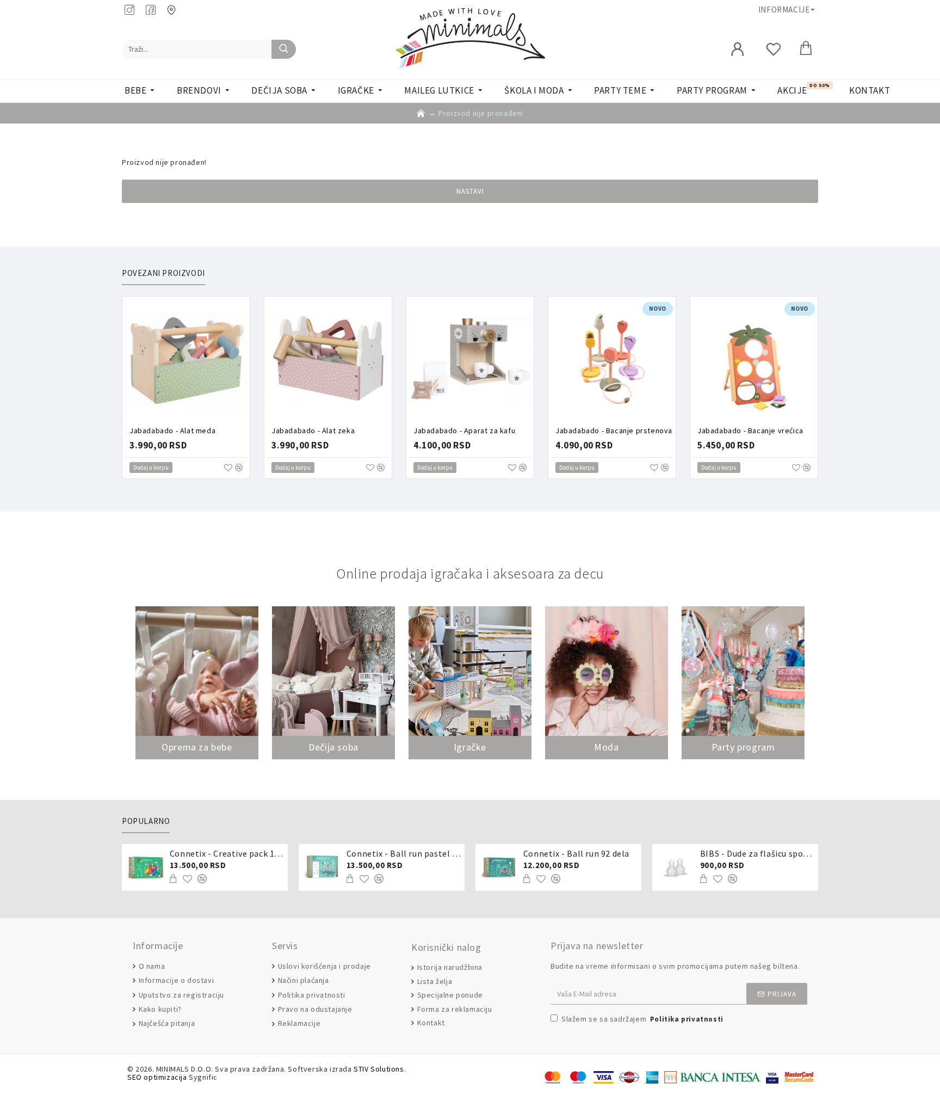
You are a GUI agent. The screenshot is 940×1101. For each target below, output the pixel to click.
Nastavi (470, 191)
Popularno (146, 821)
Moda (606, 747)
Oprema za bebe (197, 747)
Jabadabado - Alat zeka (313, 430)
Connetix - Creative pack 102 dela (227, 853)
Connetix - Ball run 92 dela (576, 853)
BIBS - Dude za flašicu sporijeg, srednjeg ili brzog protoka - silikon (757, 853)
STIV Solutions (379, 1069)
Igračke (470, 747)
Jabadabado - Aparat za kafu (464, 430)
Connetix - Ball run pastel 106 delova (404, 853)
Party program (743, 747)
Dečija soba (333, 747)
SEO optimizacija (157, 1077)
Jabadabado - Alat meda (172, 430)
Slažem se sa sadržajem (642, 1019)
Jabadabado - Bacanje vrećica (750, 430)
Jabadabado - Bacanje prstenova (613, 430)
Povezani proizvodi (163, 273)
